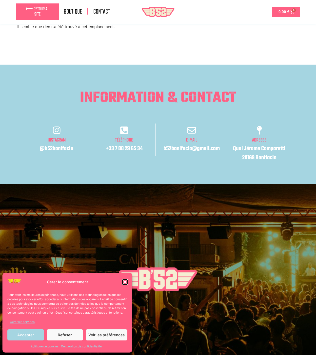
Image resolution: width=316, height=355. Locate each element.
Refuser (65, 335)
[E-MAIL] (191, 130)
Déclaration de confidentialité (81, 346)
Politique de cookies (45, 346)
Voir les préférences (106, 335)
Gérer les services (22, 322)
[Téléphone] (124, 130)
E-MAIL (191, 140)
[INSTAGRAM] (56, 130)
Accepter (25, 335)
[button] (124, 282)
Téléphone (124, 140)
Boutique (73, 12)
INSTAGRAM (57, 140)
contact (101, 12)
